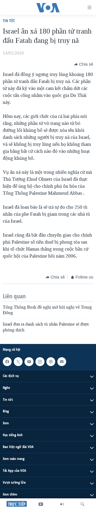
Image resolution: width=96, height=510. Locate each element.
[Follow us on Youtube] (28, 361)
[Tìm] (82, 504)
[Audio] (62, 504)
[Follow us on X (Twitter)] (18, 361)
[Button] (83, 64)
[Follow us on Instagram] (39, 361)
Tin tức (9, 20)
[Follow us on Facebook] (7, 361)
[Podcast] (50, 361)
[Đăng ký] (61, 361)
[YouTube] (40, 504)
